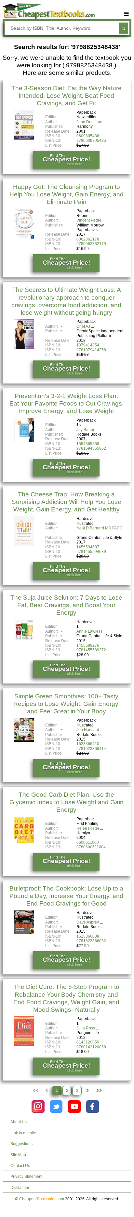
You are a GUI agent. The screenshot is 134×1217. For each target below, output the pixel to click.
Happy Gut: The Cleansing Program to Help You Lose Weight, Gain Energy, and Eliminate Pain (66, 194)
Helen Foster (87, 828)
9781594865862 (91, 448)
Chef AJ (83, 326)
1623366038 (87, 936)
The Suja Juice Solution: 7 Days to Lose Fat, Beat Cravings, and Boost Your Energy (66, 605)
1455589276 (87, 645)
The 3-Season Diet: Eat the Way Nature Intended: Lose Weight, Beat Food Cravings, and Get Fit (66, 96)
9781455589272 (91, 650)
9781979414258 (91, 350)
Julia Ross (85, 1028)
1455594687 (87, 547)
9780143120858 (91, 1047)
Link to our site (23, 1133)
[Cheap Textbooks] (49, 17)
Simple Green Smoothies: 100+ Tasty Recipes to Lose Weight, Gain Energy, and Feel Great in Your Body (66, 704)
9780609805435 (91, 140)
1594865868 (87, 444)
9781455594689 (91, 551)
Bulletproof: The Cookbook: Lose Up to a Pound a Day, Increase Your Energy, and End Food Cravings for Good (66, 896)
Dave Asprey (87, 922)
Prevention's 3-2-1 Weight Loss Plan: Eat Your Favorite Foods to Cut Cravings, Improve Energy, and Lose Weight (66, 403)
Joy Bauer (85, 429)
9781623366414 (91, 748)
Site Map (18, 1155)
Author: (52, 326)
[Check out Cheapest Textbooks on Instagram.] (38, 1106)
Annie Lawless (89, 631)
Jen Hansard (87, 729)
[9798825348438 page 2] (87, 1090)
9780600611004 (91, 847)
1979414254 (87, 345)
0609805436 (87, 136)
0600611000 (87, 842)
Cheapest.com (41, 1199)
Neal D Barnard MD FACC (99, 528)
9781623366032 (91, 941)
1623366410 (87, 744)
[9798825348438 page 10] (98, 1090)
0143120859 (87, 1042)
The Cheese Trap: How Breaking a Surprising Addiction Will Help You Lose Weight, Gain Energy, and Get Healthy (66, 502)
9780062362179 (91, 244)
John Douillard (89, 122)
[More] (126, 14)
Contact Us (20, 1165)
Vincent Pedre (88, 220)
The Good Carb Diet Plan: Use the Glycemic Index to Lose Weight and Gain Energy (66, 802)
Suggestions (21, 1144)
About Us (18, 1122)
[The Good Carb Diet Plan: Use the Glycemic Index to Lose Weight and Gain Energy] (24, 841)
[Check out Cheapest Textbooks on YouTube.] (74, 1106)
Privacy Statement (26, 1176)
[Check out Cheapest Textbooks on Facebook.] (92, 1106)
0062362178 (87, 239)
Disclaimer (19, 1187)
